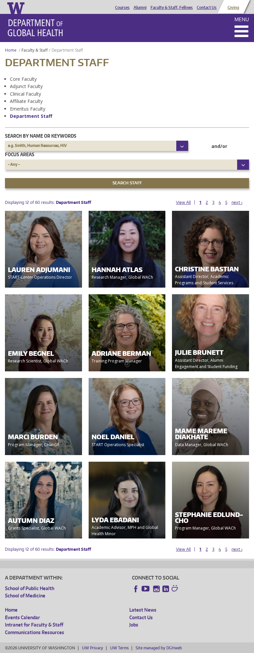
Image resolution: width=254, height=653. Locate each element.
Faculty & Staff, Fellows (171, 8)
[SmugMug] (176, 589)
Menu (241, 19)
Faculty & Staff (34, 50)
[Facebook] (136, 589)
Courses (122, 8)
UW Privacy (92, 647)
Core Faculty (23, 79)
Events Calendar (22, 617)
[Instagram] (156, 589)
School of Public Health (29, 588)
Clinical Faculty (25, 94)
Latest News (142, 610)
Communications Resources (34, 632)
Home (11, 50)
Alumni (140, 8)
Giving (233, 8)
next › (237, 202)
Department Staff (31, 116)
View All (183, 202)
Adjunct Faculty (26, 86)
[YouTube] (146, 589)
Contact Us (207, 8)
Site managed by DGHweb (159, 647)
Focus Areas (19, 154)
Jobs (133, 625)
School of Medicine (25, 595)
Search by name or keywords (40, 136)
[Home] (35, 28)
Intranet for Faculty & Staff (34, 625)
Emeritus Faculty (27, 109)
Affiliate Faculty (26, 101)
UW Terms (119, 647)
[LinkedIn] (166, 589)
